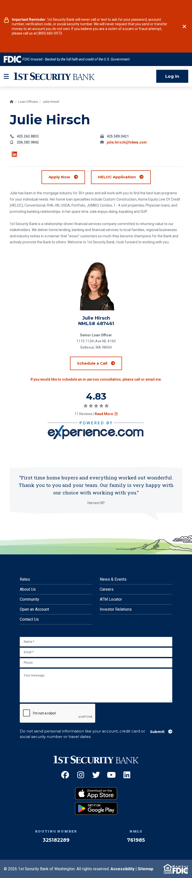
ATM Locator (111, 599)
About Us (28, 589)
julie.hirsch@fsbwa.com (127, 142)
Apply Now (59, 177)
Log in (172, 76)
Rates (25, 579)
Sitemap (145, 868)
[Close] (184, 26)
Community (29, 599)
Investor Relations (116, 609)
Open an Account (34, 609)
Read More (106, 414)
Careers (107, 589)
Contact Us (29, 619)
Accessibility (122, 868)
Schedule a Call (99, 363)
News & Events (113, 579)
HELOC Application (124, 176)
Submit (157, 732)
